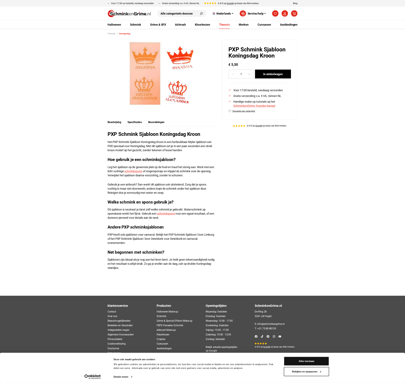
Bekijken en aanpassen (304, 371)
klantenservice (118, 305)
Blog (295, 3)
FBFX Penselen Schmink (170, 325)
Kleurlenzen (163, 334)
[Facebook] (256, 336)
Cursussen (162, 343)
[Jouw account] (285, 13)
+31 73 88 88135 (266, 328)
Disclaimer (113, 348)
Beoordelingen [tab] (156, 122)
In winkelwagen (273, 74)
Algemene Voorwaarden (121, 334)
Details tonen (121, 376)
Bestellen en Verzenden (120, 325)
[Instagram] (274, 336)
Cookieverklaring (117, 343)
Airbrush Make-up (166, 329)
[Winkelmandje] (294, 13)
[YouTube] (279, 336)
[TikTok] (262, 336)
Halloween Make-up (167, 311)
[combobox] (176, 13)
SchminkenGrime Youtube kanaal (254, 106)
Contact (112, 311)
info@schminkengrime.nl (270, 323)
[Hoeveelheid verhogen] (249, 74)
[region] (161, 74)
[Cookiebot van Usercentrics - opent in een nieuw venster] (92, 376)
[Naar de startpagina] (129, 13)
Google (230, 3)
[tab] (114, 122)
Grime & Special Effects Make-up (174, 320)
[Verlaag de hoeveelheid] (232, 74)
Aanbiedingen (164, 348)
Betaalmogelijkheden (119, 320)
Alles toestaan (306, 361)
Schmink (161, 316)
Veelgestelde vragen (118, 329)
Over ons (112, 316)
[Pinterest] (268, 336)
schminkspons (133, 171)
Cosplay (161, 339)
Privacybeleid (115, 339)
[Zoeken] (201, 13)
